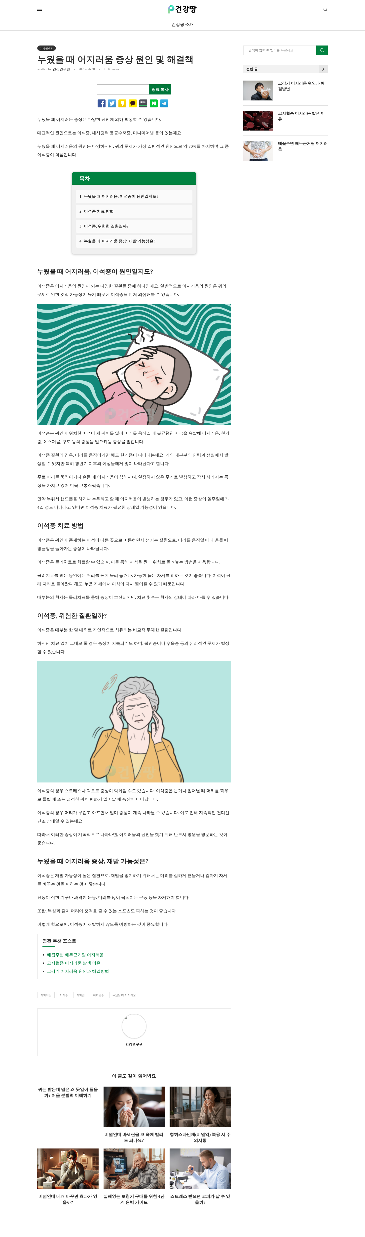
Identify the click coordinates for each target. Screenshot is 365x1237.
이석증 (64, 995)
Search (322, 50)
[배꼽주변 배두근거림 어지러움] (258, 151)
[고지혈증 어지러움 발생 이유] (258, 121)
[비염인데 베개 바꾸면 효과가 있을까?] (68, 1168)
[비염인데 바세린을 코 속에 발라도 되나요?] (134, 1107)
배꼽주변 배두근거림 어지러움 (75, 955)
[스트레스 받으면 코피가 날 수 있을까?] (200, 1168)
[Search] (325, 10)
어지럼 (80, 995)
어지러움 (45, 995)
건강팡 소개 (183, 24)
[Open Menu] (39, 9)
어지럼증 (98, 995)
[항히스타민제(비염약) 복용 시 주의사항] (200, 1107)
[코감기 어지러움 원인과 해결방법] (258, 90)
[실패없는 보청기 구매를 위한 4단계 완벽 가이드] (134, 1168)
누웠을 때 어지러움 (124, 995)
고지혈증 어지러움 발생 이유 (74, 963)
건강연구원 (61, 69)
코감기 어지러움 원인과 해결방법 (78, 971)
